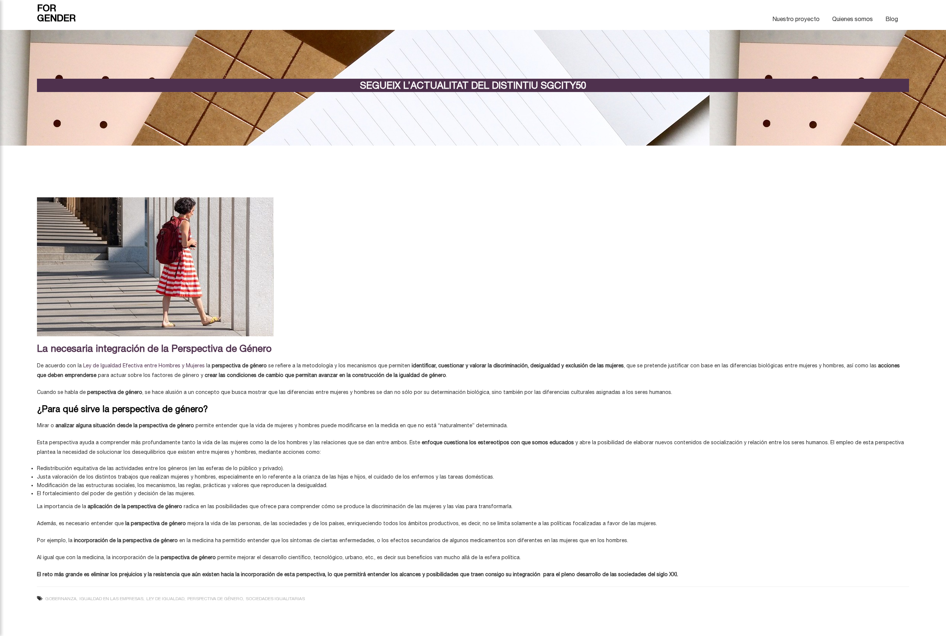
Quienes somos (852, 19)
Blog (891, 19)
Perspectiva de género (215, 598)
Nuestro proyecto (796, 19)
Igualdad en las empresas (111, 598)
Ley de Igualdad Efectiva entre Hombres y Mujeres (144, 365)
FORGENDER (56, 13)
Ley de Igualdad (165, 598)
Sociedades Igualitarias (275, 598)
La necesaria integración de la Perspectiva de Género (154, 348)
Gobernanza (60, 598)
